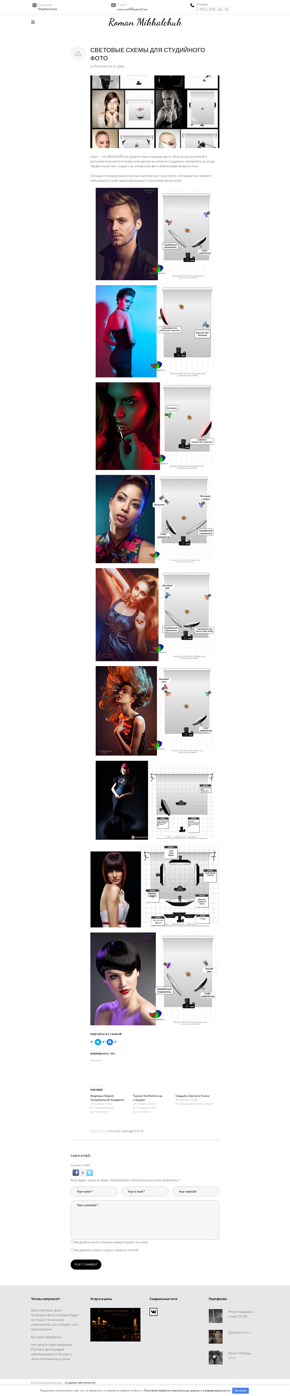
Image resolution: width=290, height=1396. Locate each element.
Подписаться (47, 9)
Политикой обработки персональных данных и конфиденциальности (187, 1390)
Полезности (103, 66)
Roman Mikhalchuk (145, 22)
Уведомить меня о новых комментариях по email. (111, 1242)
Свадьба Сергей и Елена (193, 1095)
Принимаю (240, 1390)
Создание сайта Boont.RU (80, 1382)
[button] (76, 1172)
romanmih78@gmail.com (132, 9)
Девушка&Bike (239, 1332)
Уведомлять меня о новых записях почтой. (106, 1250)
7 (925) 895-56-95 (212, 9)
